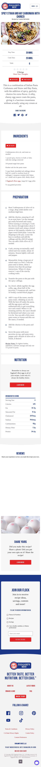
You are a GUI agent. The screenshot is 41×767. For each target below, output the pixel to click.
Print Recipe (27, 79)
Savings (11, 622)
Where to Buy (20, 696)
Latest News (30, 686)
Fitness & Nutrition (14, 614)
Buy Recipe (15, 79)
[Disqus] (20, 483)
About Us (10, 686)
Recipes (11, 618)
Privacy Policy (29, 729)
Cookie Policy (30, 733)
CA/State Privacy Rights (11, 733)
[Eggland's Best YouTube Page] (8, 720)
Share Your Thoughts (20, 74)
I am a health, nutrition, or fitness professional (19, 627)
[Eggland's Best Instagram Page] (21, 713)
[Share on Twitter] (18, 115)
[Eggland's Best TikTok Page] (21, 720)
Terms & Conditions (11, 729)
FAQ (31, 691)
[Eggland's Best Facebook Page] (8, 713)
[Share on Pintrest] (22, 115)
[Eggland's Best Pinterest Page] (34, 713)
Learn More (20, 385)
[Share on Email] (26, 115)
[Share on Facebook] (15, 115)
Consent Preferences (20, 737)
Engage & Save (10, 691)
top (20, 761)
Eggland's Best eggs (14, 181)
